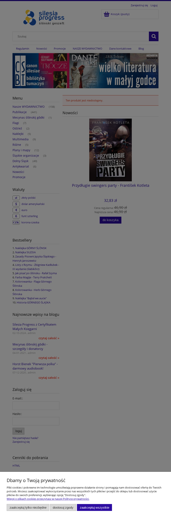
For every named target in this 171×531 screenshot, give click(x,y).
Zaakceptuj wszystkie (94, 507)
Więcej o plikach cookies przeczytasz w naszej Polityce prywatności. (48, 499)
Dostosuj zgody (63, 507)
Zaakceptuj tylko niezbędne (28, 507)
